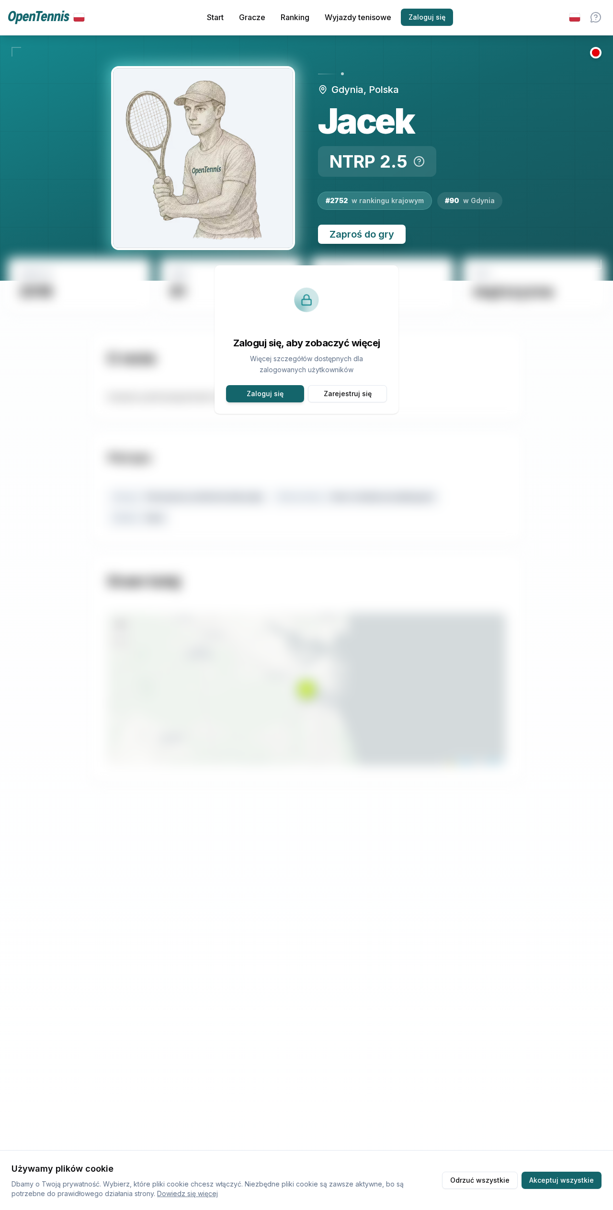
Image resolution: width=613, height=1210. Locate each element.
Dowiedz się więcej (187, 1193)
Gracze (252, 17)
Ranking (295, 17)
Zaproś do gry (361, 234)
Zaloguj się (427, 17)
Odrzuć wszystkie (480, 1180)
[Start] (46, 17)
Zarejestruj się (348, 393)
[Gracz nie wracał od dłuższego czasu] (596, 52)
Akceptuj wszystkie (561, 1180)
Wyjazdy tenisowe (358, 17)
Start (215, 17)
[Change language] (574, 17)
